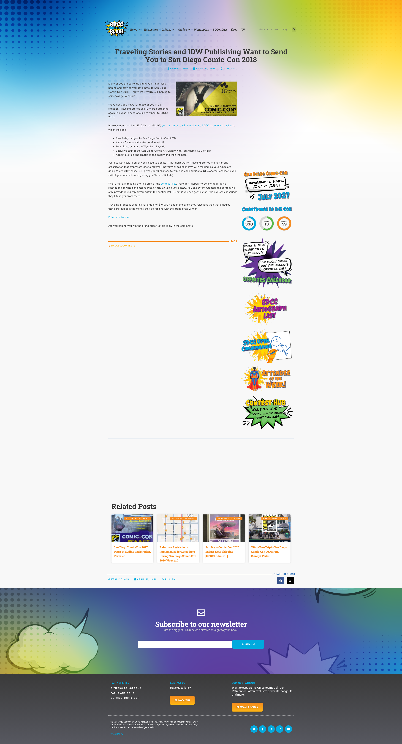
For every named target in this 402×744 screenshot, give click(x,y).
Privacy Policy (116, 734)
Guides (182, 29)
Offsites (166, 29)
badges (116, 245)
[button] (294, 29)
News (133, 29)
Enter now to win (118, 217)
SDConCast (220, 29)
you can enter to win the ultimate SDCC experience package (198, 125)
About (262, 29)
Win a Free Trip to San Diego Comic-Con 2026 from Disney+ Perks (269, 551)
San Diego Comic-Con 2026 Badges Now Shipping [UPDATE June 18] (222, 551)
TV (243, 29)
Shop (234, 29)
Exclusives (151, 29)
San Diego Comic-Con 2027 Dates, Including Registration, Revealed (132, 551)
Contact (275, 29)
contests (128, 245)
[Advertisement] (201, 9)
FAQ (285, 29)
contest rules (168, 183)
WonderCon (201, 29)
